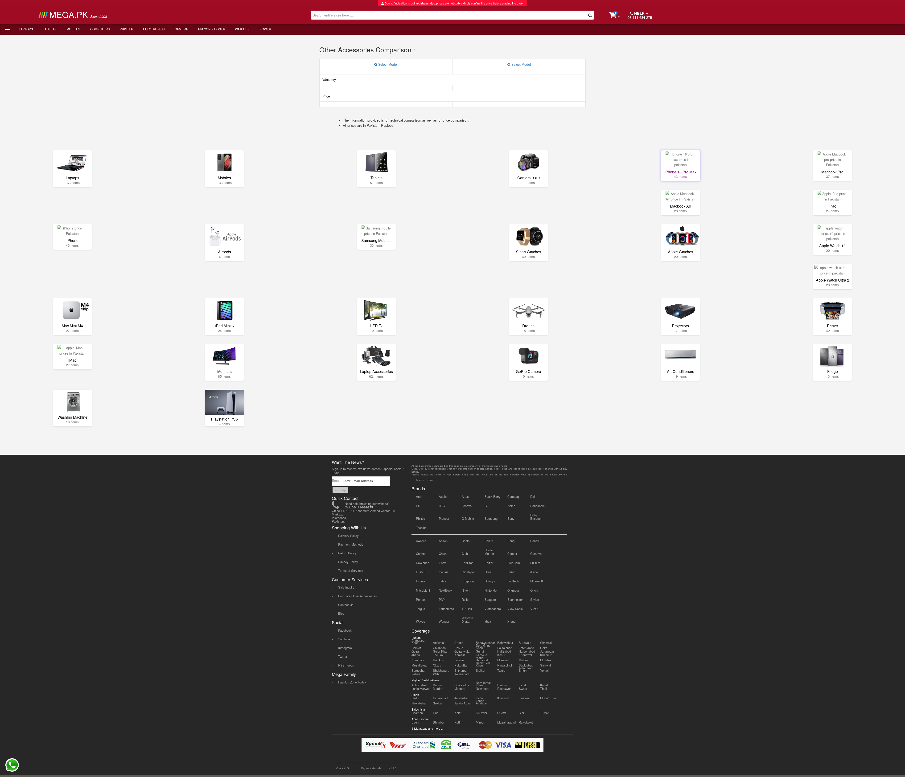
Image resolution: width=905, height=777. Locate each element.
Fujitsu (420, 572)
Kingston (468, 581)
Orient (534, 590)
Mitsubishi (423, 590)
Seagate (490, 599)
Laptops (26, 29)
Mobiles (73, 29)
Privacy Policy (348, 562)
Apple (443, 496)
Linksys (490, 581)
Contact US (342, 768)
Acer (419, 496)
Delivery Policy (348, 535)
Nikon (465, 590)
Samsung (491, 518)
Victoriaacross (493, 608)
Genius (443, 572)
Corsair (512, 553)
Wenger (444, 621)
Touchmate (446, 608)
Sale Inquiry (346, 587)
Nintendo (491, 590)
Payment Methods (350, 544)
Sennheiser (515, 599)
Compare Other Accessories (357, 596)
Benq (510, 541)
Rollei (465, 599)
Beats (466, 541)
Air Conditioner (211, 29)
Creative (536, 553)
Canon (534, 541)
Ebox (442, 562)
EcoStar (467, 562)
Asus (465, 496)
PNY (442, 599)
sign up (340, 490)
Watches (242, 29)
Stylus (534, 599)
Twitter (342, 656)
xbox (488, 621)
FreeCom (513, 562)
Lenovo (467, 505)
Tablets (50, 29)
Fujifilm (535, 562)
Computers (100, 29)
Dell (532, 496)
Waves (420, 621)
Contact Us (346, 604)
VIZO (534, 608)
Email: (337, 480)
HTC (442, 505)
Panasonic (537, 505)
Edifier (489, 562)
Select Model (387, 64)
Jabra (442, 581)
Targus (420, 608)
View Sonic (515, 608)
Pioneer (444, 518)
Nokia (511, 505)
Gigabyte (468, 572)
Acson (443, 541)
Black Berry (493, 496)
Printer (126, 29)
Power (265, 29)
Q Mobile (468, 518)
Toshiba (421, 527)
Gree (488, 572)
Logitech (513, 581)
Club (465, 553)
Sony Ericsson (536, 517)
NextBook (445, 590)
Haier (510, 572)
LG (486, 505)
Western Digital (467, 620)
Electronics (154, 29)
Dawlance (422, 562)
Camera (181, 29)
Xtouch (512, 621)
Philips (420, 518)
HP (418, 505)
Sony (510, 518)
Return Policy (347, 553)
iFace (534, 572)
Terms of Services (350, 570)
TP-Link (467, 608)
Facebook (345, 630)
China (443, 553)
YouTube (344, 639)
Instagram (345, 648)
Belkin (489, 541)
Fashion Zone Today (352, 682)
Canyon (421, 553)
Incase (420, 581)
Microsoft (536, 581)
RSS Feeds (346, 665)
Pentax (421, 599)
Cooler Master (489, 552)
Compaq (513, 496)
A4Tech (421, 541)
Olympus (513, 590)
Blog (341, 613)
